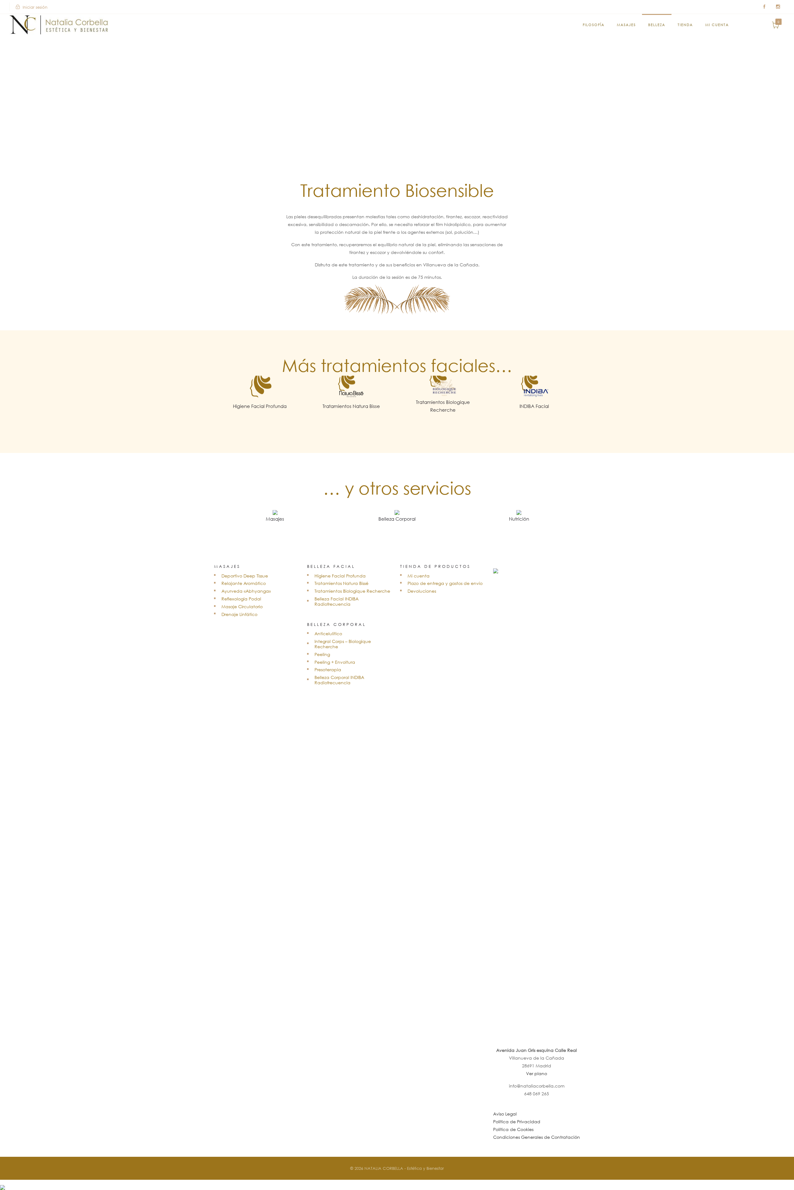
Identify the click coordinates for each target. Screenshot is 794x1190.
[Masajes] (275, 523)
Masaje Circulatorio (242, 606)
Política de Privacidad (516, 1121)
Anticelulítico (328, 633)
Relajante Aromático (243, 583)
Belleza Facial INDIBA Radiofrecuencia (336, 601)
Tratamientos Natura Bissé (341, 583)
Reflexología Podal (241, 598)
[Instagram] (778, 7)
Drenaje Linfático (239, 614)
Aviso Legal (505, 1113)
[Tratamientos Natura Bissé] (351, 410)
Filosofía (593, 25)
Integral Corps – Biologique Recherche (342, 644)
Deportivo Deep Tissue (244, 575)
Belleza (656, 25)
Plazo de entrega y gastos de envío (445, 583)
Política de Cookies (513, 1129)
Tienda (685, 25)
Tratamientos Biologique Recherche (352, 591)
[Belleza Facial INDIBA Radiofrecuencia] (534, 410)
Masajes (626, 25)
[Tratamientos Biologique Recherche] (442, 414)
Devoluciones (422, 591)
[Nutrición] (519, 523)
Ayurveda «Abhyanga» (246, 591)
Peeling (322, 654)
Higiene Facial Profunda (340, 575)
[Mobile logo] (2, 1183)
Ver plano (536, 1073)
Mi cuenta (717, 25)
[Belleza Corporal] (397, 523)
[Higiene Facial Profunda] (260, 410)
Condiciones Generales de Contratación (536, 1137)
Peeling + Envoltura (334, 662)
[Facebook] (764, 7)
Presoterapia (327, 669)
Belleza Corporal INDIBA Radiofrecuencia (339, 680)
